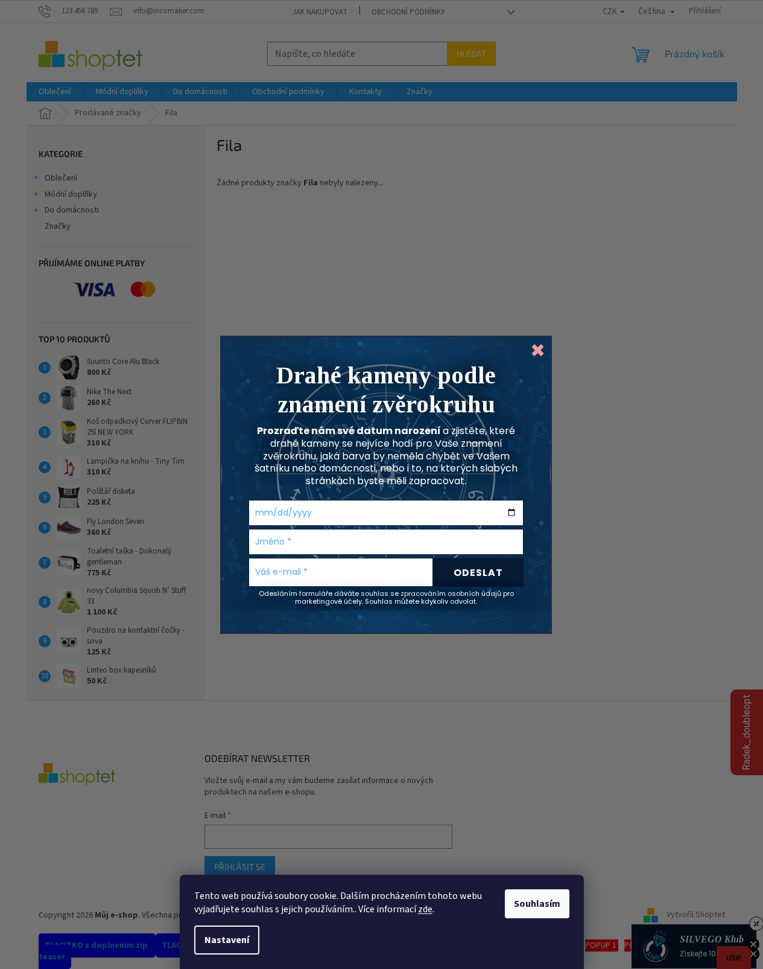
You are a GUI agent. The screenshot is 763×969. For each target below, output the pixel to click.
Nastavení (226, 940)
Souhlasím (537, 903)
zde (425, 909)
